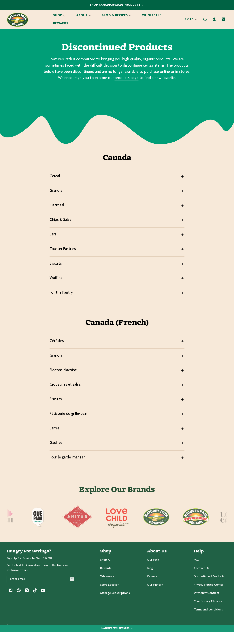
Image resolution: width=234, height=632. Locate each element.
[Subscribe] (72, 579)
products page (127, 78)
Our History (155, 585)
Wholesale (107, 576)
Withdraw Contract (206, 593)
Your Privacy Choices (208, 601)
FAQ (196, 560)
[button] (205, 20)
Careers (152, 576)
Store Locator (109, 585)
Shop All (105, 560)
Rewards (105, 568)
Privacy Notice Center (208, 585)
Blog (150, 568)
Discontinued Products (209, 576)
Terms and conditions (208, 609)
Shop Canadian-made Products (115, 5)
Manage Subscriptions (115, 593)
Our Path (153, 560)
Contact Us (201, 568)
